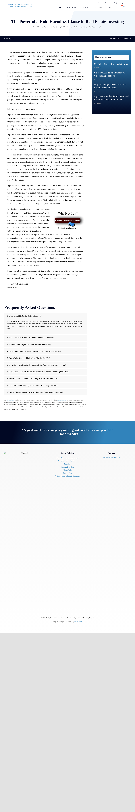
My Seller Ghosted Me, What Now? (111, 64)
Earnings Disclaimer (67, 467)
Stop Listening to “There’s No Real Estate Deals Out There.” (110, 86)
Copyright (67, 464)
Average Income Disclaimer (67, 461)
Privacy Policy (67, 470)
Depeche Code (78, 622)
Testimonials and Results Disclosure (67, 476)
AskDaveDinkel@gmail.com (111, 457)
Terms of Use (67, 473)
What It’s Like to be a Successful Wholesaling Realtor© (109, 74)
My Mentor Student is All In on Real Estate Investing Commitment (111, 98)
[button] (117, 7)
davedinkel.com (11, 400)
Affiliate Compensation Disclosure (67, 458)
